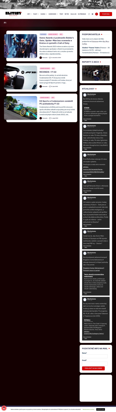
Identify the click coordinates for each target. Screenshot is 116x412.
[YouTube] (93, 14)
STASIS (86, 108)
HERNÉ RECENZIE (45, 68)
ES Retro (87, 320)
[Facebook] (89, 14)
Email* (84, 360)
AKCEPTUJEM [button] (100, 409)
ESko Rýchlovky (91, 94)
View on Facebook (87, 118)
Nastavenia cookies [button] (88, 409)
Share (86, 120)
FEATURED (43, 34)
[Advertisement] (96, 388)
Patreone (95, 41)
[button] (106, 14)
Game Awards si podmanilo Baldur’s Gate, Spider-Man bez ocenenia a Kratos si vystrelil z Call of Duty (56, 40)
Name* (84, 353)
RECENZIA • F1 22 (47, 72)
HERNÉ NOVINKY (53, 34)
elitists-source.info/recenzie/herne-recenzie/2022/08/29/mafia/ (93, 169)
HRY (61, 34)
